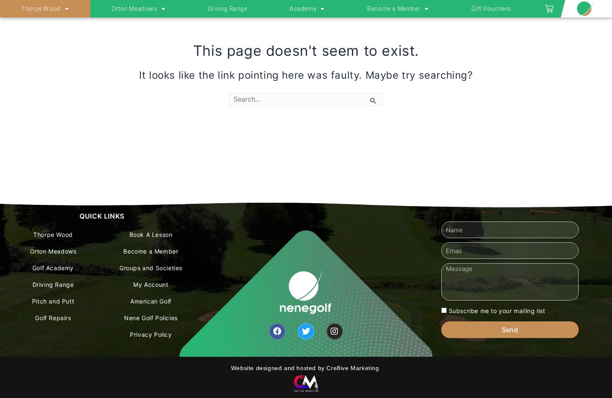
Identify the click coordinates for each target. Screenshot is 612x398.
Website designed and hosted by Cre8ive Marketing (306, 368)
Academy (303, 8)
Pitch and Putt (53, 301)
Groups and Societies (150, 267)
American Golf (151, 301)
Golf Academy (53, 267)
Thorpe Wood (41, 8)
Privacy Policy (151, 334)
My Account (150, 284)
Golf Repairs (53, 317)
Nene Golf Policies (151, 317)
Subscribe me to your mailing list (497, 310)
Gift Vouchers (491, 8)
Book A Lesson (151, 234)
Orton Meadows (134, 8)
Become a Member (393, 8)
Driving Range (227, 8)
